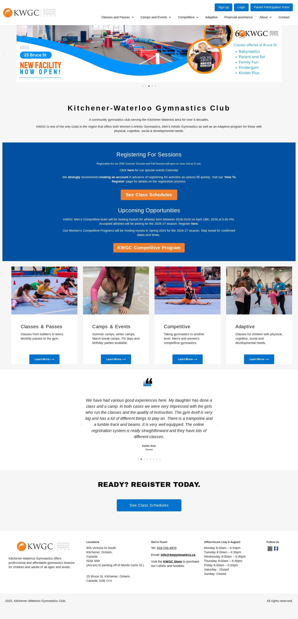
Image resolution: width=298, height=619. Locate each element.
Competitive (186, 17)
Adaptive (211, 17)
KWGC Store (172, 561)
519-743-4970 (166, 548)
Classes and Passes (115, 17)
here (130, 170)
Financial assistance (238, 17)
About (264, 17)
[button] (4, 54)
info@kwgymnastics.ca (178, 555)
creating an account (113, 177)
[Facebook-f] (276, 548)
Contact (284, 17)
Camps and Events (154, 17)
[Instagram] (270, 548)
